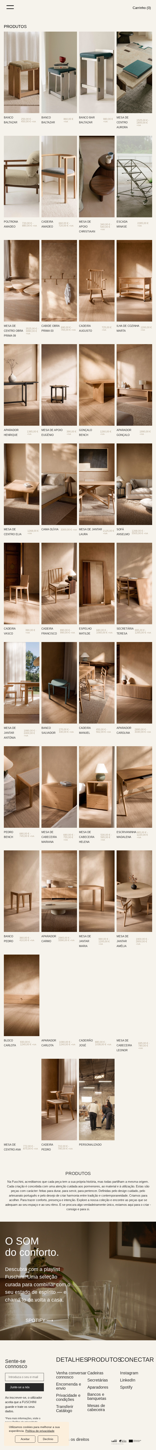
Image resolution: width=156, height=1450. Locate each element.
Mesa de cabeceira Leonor (124, 1045)
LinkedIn (127, 1380)
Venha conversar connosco (71, 1375)
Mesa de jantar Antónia (10, 732)
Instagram (129, 1373)
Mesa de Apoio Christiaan (87, 226)
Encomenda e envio (68, 1386)
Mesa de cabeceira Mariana (49, 837)
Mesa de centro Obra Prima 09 (13, 330)
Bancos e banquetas (96, 1396)
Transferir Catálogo (64, 1408)
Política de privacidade (39, 1430)
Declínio (48, 1439)
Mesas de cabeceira (96, 1407)
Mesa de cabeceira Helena (86, 837)
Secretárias (97, 1380)
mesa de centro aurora (123, 122)
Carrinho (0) (142, 8)
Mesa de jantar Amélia (123, 941)
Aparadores (97, 1387)
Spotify (126, 1387)
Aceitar (25, 1439)
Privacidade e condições (68, 1397)
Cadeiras (95, 1373)
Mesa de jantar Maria (85, 941)
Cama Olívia (49, 529)
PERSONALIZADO (90, 1144)
